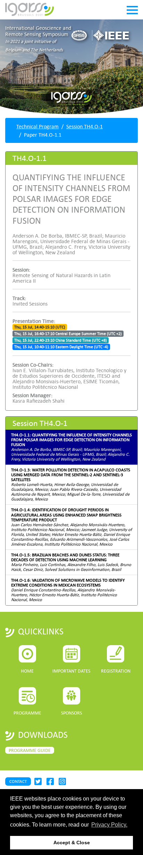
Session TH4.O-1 (84, 126)
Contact (18, 781)
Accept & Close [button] (71, 842)
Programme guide (30, 750)
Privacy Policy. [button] (109, 825)
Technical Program (37, 126)
